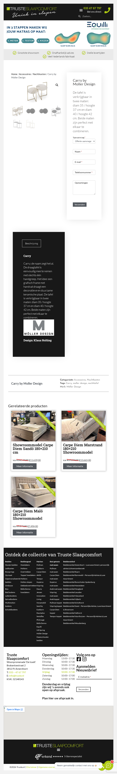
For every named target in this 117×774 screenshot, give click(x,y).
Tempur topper (56, 616)
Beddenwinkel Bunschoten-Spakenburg (79, 582)
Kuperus (40, 582)
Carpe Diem (41, 572)
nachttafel (93, 383)
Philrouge (40, 620)
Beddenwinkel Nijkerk (72, 599)
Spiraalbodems (11, 599)
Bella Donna (41, 623)
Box (6, 589)
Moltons (24, 568)
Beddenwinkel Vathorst (72, 613)
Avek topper (55, 599)
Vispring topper (56, 606)
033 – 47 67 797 (17, 672)
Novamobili (41, 603)
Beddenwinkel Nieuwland (73, 596)
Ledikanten (9, 568)
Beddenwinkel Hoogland (73, 589)
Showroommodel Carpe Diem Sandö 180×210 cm (33, 448)
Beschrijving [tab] (31, 243)
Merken (40, 561)
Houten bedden (11, 565)
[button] (80, 10)
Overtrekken (26, 572)
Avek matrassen (56, 589)
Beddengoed (26, 561)
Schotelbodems (11, 609)
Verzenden (79, 204)
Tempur (40, 579)
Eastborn (40, 568)
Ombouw (9, 585)
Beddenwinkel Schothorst (73, 603)
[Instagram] (84, 659)
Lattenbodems (11, 596)
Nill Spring (41, 630)
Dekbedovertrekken (29, 585)
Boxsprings (9, 572)
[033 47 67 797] (107, 10)
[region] (58, 34)
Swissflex (40, 616)
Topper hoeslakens (28, 575)
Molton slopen (26, 582)
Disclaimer (31, 767)
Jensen (39, 592)
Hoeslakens (25, 565)
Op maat (8, 575)
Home (14, 74)
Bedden (8, 561)
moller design (80, 383)
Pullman (40, 565)
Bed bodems (10, 592)
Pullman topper (56, 603)
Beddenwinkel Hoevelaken (73, 585)
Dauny (39, 589)
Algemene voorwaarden (49, 767)
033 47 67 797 (92, 8)
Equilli (39, 627)
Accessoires (25, 74)
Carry (69, 383)
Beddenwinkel (69, 561)
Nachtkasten (39, 74)
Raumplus (41, 613)
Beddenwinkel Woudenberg (74, 623)
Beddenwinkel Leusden (72, 592)
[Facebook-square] (78, 659)
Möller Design (74, 387)
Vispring (40, 585)
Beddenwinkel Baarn (71, 572)
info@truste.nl (16, 675)
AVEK (39, 575)
